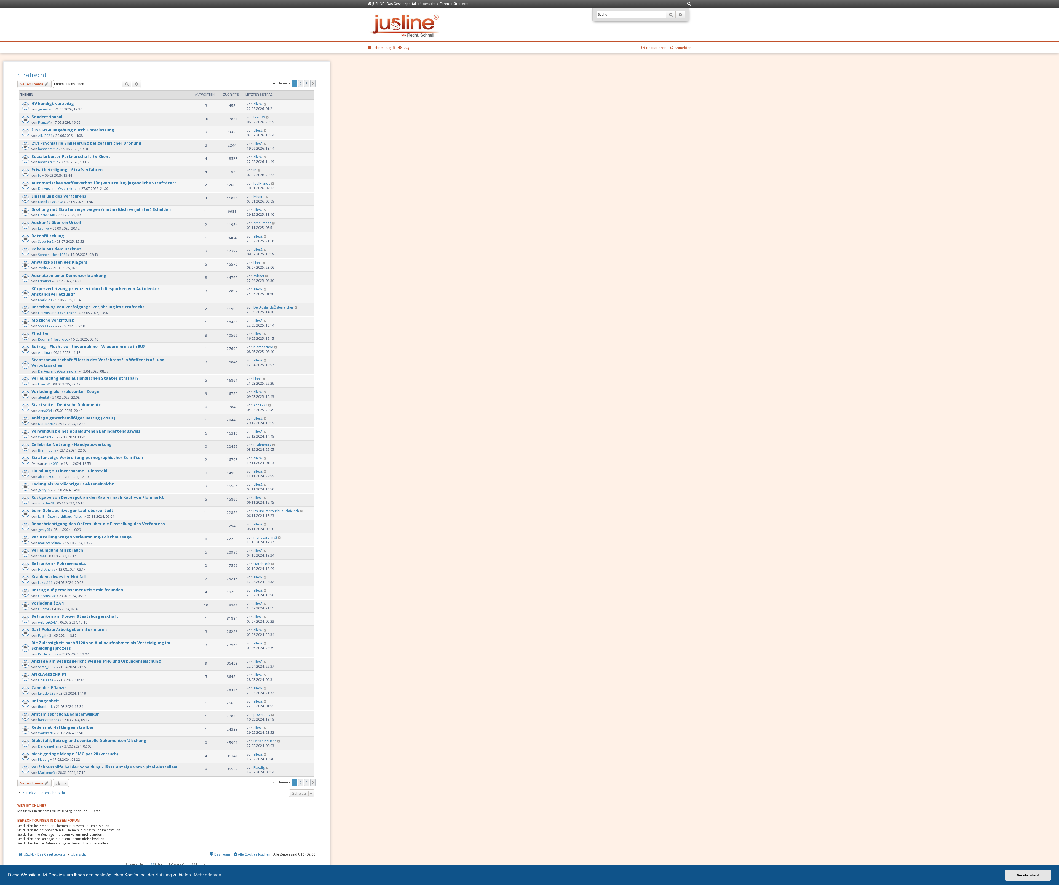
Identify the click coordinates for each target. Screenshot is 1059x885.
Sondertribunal (46, 116)
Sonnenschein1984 (52, 254)
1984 (42, 556)
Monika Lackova (50, 201)
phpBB (149, 864)
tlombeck (45, 706)
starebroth (261, 564)
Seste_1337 (46, 667)
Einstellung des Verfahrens (58, 196)
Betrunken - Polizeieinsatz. (58, 563)
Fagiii (42, 635)
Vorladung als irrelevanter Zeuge (65, 391)
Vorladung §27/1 (47, 603)
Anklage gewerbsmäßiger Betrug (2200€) (73, 417)
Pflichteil (40, 333)
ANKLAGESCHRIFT (49, 674)
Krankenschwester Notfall (58, 576)
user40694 (52, 463)
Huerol (43, 609)
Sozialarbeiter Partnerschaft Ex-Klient (70, 156)
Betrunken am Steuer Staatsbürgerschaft (74, 616)
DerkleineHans (49, 746)
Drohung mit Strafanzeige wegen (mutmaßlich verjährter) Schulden (101, 209)
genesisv (45, 109)
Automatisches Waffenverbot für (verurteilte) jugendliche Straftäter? (103, 182)
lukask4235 (46, 693)
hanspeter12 (48, 149)
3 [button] (307, 83)
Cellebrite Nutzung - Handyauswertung (71, 444)
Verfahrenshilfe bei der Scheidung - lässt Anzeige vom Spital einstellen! (104, 767)
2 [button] (301, 83)
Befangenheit (45, 700)
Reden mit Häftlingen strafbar (62, 727)
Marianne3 (46, 772)
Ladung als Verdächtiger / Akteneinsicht (72, 484)
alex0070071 (48, 476)
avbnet (258, 276)
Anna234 (45, 410)
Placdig (43, 759)
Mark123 (45, 300)
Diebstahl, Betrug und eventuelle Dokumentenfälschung (88, 740)
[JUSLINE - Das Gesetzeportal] (406, 24)
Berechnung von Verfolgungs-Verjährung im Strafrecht (88, 306)
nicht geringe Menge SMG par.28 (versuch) (74, 753)
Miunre (258, 196)
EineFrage (45, 680)
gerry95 (44, 490)
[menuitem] (689, 4)
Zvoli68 (44, 268)
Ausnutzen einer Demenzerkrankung (68, 275)
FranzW (44, 122)
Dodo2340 (46, 215)
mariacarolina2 (50, 543)
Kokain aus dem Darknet (56, 249)
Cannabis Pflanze (48, 687)
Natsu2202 (46, 424)
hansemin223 (48, 719)
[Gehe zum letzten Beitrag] (265, 104)
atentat (43, 397)
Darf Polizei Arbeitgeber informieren (69, 629)
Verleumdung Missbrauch (57, 550)
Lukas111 (45, 582)
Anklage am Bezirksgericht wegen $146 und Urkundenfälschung (96, 661)
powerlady (261, 714)
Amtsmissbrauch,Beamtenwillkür (65, 714)
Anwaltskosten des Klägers (59, 262)
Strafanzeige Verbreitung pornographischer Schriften (87, 457)
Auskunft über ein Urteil (56, 222)
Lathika (43, 228)
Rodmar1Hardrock (53, 339)
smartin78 (46, 503)
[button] (313, 83)
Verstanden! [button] (1028, 875)
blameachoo (263, 347)
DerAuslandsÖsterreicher (58, 188)
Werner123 (46, 437)
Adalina (44, 352)
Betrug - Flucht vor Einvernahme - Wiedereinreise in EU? (88, 346)
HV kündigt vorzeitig (52, 103)
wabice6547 (47, 622)
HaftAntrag (46, 569)
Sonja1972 (46, 326)
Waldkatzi (45, 733)
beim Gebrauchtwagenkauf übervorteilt (72, 510)
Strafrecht (32, 75)
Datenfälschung (47, 235)
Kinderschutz (48, 654)
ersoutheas (262, 223)
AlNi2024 (45, 135)
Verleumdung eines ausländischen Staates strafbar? (85, 378)
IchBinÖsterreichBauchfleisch (61, 516)
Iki (39, 175)
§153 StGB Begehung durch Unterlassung (72, 130)
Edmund (44, 281)
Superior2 (46, 241)
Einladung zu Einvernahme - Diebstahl (69, 470)
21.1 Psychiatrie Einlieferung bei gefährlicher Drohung (86, 143)
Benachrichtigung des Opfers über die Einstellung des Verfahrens (98, 523)
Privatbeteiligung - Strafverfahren (67, 169)
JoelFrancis (261, 183)
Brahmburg (47, 450)
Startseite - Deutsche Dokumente (66, 404)
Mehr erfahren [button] (207, 875)
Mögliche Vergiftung (52, 320)
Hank (257, 262)
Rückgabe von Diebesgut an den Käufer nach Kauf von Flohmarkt (97, 497)
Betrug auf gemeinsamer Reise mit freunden (77, 589)
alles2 (258, 104)
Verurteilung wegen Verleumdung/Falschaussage (81, 536)
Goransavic (47, 595)
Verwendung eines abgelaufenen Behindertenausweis (85, 431)
